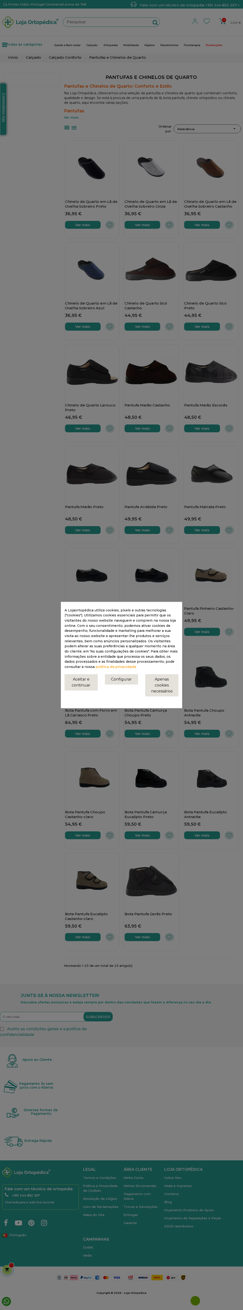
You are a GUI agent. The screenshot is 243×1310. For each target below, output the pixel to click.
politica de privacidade (116, 667)
